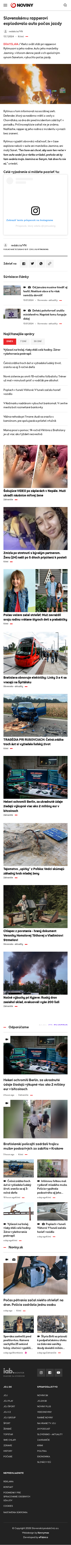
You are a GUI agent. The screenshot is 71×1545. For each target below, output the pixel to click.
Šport (6, 1423)
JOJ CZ (7, 1412)
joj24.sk (42, 1401)
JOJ (5, 1395)
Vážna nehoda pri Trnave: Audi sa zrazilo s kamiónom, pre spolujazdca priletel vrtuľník (29, 418)
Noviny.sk (42, 1395)
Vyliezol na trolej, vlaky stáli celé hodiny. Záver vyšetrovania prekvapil (31, 351)
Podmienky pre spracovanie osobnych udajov (16, 1496)
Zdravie (7, 1445)
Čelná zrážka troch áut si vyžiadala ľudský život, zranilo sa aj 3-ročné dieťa (32, 365)
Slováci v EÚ (44, 1462)
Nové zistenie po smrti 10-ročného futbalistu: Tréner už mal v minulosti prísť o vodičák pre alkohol (34, 378)
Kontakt (8, 1487)
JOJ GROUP (9, 1418)
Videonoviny (44, 1412)
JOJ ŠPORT (9, 1406)
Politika (42, 1451)
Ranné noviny (45, 1418)
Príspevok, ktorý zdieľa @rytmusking (35, 225)
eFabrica (43, 1537)
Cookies (8, 1506)
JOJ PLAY (8, 1401)
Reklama (8, 1482)
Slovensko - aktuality (50, 1434)
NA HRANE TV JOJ (46, 1423)
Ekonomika (43, 1457)
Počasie (7, 1457)
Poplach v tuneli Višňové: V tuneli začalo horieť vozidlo (32, 392)
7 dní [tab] (23, 341)
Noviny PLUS (44, 1406)
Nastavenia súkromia (15, 1512)
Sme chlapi (9, 1440)
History (7, 1451)
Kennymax (43, 1533)
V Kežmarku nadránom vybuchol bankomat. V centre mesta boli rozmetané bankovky (35, 405)
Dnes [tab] (10, 341)
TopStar (8, 1434)
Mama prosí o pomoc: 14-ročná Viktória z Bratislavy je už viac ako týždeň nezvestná (34, 432)
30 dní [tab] (38, 341)
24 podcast (43, 1429)
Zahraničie (43, 1440)
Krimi (40, 1445)
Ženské (7, 1429)
